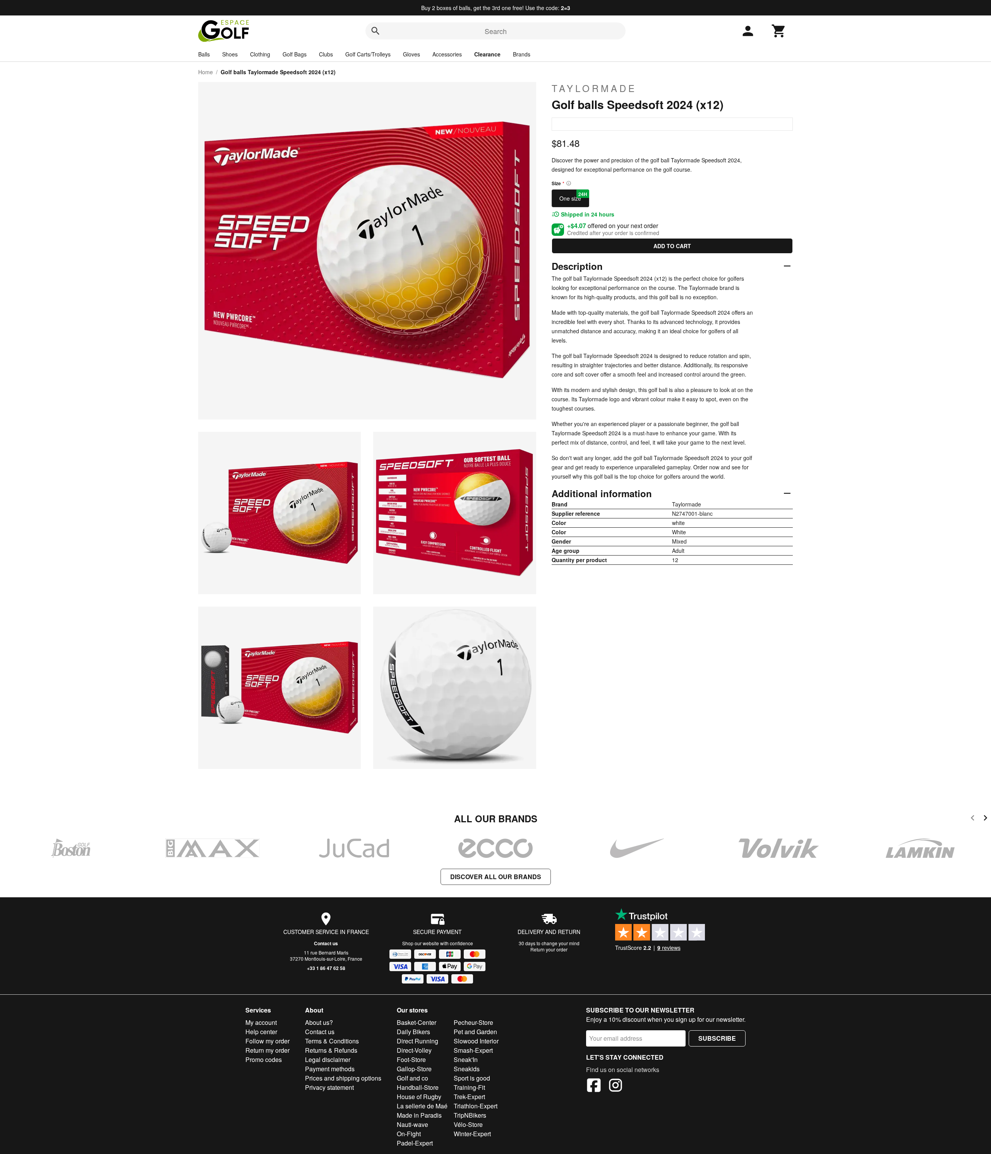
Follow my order (267, 1040)
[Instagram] (615, 1086)
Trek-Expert (469, 1096)
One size (573, 196)
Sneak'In (466, 1059)
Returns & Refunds (331, 1050)
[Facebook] (594, 1086)
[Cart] (779, 31)
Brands (521, 54)
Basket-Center (416, 1022)
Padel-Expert (415, 1143)
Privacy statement (329, 1087)
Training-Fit (469, 1087)
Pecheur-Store (473, 1022)
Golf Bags (295, 54)
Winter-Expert (472, 1133)
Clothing (260, 54)
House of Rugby (419, 1096)
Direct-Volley (414, 1050)
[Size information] (568, 183)
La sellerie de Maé (422, 1105)
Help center (261, 1031)
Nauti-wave (412, 1124)
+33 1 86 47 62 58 (326, 968)
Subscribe (717, 1038)
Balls (204, 54)
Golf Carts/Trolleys (368, 54)
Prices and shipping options (343, 1078)
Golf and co (412, 1078)
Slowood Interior (476, 1040)
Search (496, 31)
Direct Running (417, 1040)
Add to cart (672, 246)
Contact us (326, 943)
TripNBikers (470, 1115)
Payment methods (330, 1068)
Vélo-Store (468, 1124)
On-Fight (409, 1133)
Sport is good (472, 1078)
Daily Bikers (413, 1031)
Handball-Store (418, 1087)
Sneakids (467, 1068)
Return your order (549, 949)
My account (261, 1022)
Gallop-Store (414, 1068)
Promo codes (263, 1059)
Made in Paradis (419, 1115)
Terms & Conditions (332, 1040)
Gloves (411, 54)
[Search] (375, 30)
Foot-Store (411, 1059)
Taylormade (594, 88)
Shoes (230, 54)
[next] (985, 819)
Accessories (447, 54)
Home (205, 72)
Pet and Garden (475, 1031)
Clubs (326, 54)
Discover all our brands (495, 876)
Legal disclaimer (327, 1059)
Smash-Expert (473, 1050)
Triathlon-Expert (475, 1105)
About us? (319, 1022)
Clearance (487, 54)
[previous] (972, 819)
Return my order (267, 1050)
